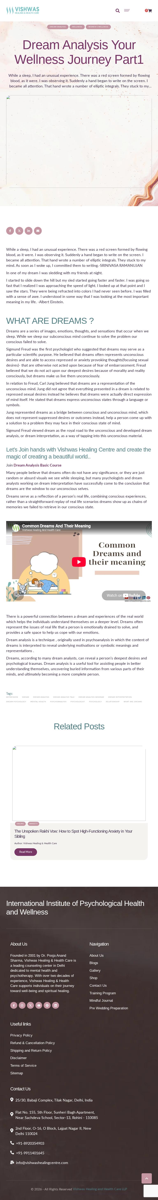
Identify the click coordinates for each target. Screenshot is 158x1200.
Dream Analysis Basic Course (38, 465)
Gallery (95, 971)
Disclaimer (18, 1058)
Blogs (93, 963)
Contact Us (98, 986)
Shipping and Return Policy (31, 1051)
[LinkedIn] (29, 231)
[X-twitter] (30, 1005)
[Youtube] (38, 1005)
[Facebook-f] (13, 1005)
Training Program (102, 993)
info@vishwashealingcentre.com (42, 1163)
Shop (93, 978)
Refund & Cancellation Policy (32, 1043)
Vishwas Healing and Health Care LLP (100, 1189)
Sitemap (16, 1073)
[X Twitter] (19, 231)
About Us (96, 955)
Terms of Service (23, 1066)
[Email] (38, 231)
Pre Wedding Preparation (108, 1008)
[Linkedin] (55, 1005)
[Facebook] (10, 231)
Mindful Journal (101, 1001)
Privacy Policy (21, 1035)
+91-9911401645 (30, 1153)
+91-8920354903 (30, 1143)
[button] (147, 1178)
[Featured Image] (79, 141)
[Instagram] (22, 1005)
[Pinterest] (47, 1005)
